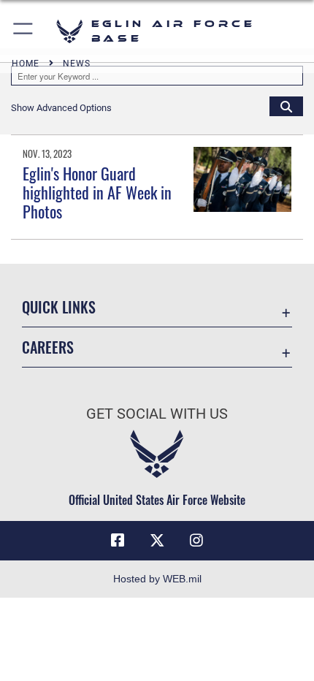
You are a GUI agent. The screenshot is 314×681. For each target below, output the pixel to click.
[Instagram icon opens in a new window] (196, 541)
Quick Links (59, 307)
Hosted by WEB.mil (157, 579)
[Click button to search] (286, 105)
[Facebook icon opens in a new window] (118, 541)
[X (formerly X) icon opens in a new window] (157, 541)
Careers (48, 347)
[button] (23, 31)
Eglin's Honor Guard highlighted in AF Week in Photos (97, 192)
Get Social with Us (157, 414)
